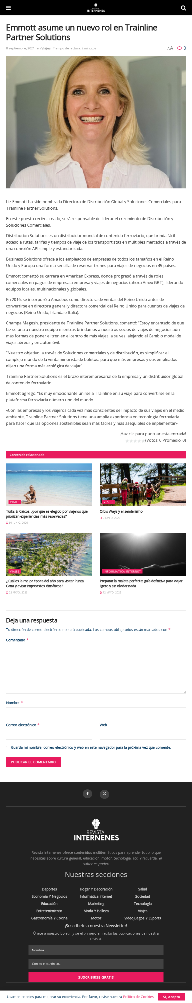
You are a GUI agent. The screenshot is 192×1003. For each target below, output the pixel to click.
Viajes (46, 48)
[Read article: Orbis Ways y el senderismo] (143, 485)
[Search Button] (183, 7)
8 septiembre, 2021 (20, 48)
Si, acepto (171, 997)
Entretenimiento (49, 910)
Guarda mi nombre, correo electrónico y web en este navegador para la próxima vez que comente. (91, 747)
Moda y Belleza (96, 910)
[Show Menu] (8, 7)
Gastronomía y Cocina (49, 918)
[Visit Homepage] (95, 7)
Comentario (17, 640)
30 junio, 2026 (18, 522)
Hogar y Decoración (96, 889)
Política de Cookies (138, 996)
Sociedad (142, 896)
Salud (142, 889)
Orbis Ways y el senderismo (121, 511)
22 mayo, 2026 (18, 592)
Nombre (14, 702)
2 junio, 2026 (111, 518)
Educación (49, 903)
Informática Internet (122, 571)
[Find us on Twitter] (104, 794)
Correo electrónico (23, 724)
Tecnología (143, 903)
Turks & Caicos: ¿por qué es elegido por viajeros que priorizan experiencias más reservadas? (47, 514)
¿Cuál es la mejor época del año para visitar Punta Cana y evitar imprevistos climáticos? (45, 583)
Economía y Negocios (49, 896)
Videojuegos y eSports (142, 918)
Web (103, 724)
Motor (96, 918)
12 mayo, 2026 (111, 592)
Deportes (49, 889)
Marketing (96, 903)
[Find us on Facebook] (87, 793)
